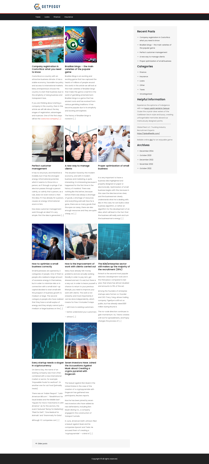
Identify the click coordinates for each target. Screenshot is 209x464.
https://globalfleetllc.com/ (148, 133)
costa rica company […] (51, 119)
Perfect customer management (41, 167)
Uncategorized (146, 94)
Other (142, 85)
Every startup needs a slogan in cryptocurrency (48, 364)
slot (151, 140)
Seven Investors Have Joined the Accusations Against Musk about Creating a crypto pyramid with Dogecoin (80, 368)
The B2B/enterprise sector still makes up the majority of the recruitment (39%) (114, 266)
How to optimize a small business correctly (45, 265)
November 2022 (146, 164)
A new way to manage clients (77, 167)
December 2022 (146, 159)
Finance (57, 17)
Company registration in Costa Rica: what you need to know (46, 69)
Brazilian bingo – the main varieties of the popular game (79, 69)
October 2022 (145, 168)
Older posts (42, 443)
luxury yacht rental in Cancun (156, 108)
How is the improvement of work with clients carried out (80, 265)
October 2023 (145, 155)
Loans (47, 17)
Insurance (69, 17)
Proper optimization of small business (113, 167)
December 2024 (146, 151)
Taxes (37, 17)
